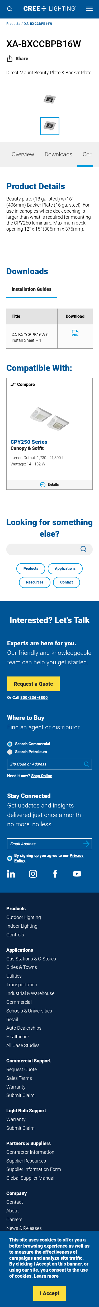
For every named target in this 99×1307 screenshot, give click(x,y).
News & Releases (24, 1228)
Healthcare (17, 1036)
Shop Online (41, 775)
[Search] (9, 9)
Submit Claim (20, 1095)
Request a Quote (33, 684)
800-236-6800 (34, 697)
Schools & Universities (29, 1011)
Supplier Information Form (33, 1169)
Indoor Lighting (21, 926)
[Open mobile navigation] (89, 9)
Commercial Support (28, 1060)
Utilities (14, 976)
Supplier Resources (26, 1161)
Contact (66, 582)
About (12, 1210)
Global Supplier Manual (30, 1178)
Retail (12, 1019)
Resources (34, 582)
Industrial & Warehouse (30, 993)
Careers (14, 1219)
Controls (15, 934)
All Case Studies (23, 1045)
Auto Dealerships (23, 1028)
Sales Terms (19, 1078)
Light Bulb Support (26, 1110)
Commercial (19, 1002)
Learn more (46, 1276)
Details (53, 485)
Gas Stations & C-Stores (31, 958)
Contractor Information (30, 1152)
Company (16, 1193)
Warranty (16, 1087)
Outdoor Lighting (23, 917)
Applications (65, 568)
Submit (86, 843)
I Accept (49, 1293)
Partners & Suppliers (28, 1143)
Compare (26, 384)
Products (13, 24)
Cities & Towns (21, 967)
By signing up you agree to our (48, 858)
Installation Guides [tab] (31, 289)
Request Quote (21, 1069)
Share (22, 58)
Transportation (21, 984)
